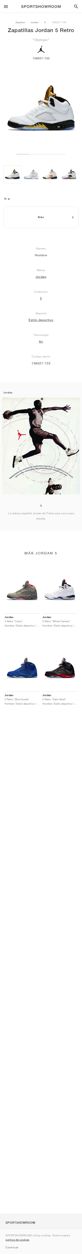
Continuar (11, 1247)
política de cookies (17, 1239)
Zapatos (20, 22)
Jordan (35, 22)
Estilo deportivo (41, 320)
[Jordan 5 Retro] (12, 174)
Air (41, 341)
